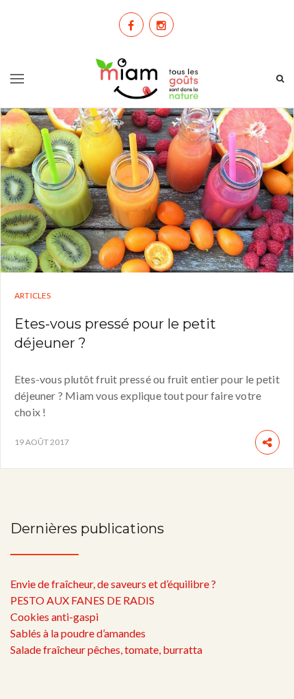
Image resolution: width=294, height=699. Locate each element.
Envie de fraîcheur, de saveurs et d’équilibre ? (113, 583)
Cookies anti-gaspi (54, 616)
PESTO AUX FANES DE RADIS (82, 600)
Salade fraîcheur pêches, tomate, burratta (106, 649)
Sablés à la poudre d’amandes (78, 632)
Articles (32, 295)
